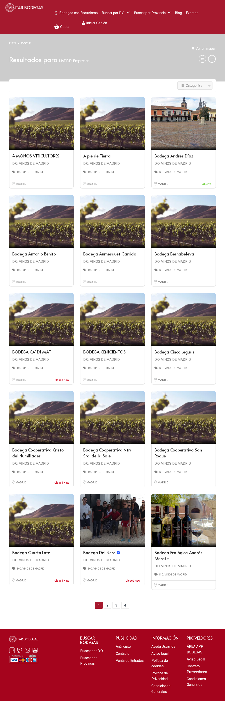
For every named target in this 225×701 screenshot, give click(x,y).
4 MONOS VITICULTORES (35, 156)
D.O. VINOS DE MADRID (30, 163)
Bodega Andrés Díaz (173, 156)
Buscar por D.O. (113, 13)
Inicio (12, 42)
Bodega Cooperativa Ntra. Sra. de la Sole (108, 453)
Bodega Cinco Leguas (174, 352)
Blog (178, 13)
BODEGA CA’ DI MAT (31, 352)
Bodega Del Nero (100, 552)
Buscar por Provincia (150, 13)
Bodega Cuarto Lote (31, 552)
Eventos (192, 13)
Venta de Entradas (130, 660)
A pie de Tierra (97, 156)
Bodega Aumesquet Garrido (109, 254)
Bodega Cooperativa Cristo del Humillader (38, 453)
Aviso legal (160, 653)
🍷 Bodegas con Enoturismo (76, 13)
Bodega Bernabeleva (174, 254)
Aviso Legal (196, 659)
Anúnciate (123, 646)
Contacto (122, 653)
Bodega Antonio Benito (34, 254)
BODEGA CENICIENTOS (104, 352)
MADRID (21, 183)
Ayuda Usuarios (163, 646)
